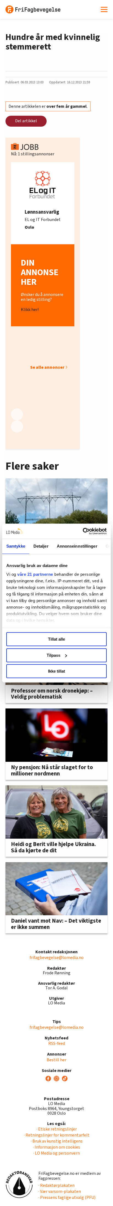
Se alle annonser (47, 367)
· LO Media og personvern (56, 1153)
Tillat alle (56, 639)
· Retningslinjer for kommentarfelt (56, 1135)
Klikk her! (30, 310)
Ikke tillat (56, 671)
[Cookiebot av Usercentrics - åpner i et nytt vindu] (83, 531)
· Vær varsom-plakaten (59, 1191)
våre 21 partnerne (35, 574)
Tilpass (53, 655)
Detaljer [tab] (41, 546)
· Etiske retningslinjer (56, 1129)
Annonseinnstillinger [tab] (77, 546)
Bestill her (56, 1060)
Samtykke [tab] (15, 546)
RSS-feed (56, 1044)
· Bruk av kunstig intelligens (57, 1141)
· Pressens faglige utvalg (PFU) (66, 1198)
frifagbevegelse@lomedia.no (57, 958)
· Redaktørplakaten (56, 1185)
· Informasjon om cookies (56, 1147)
